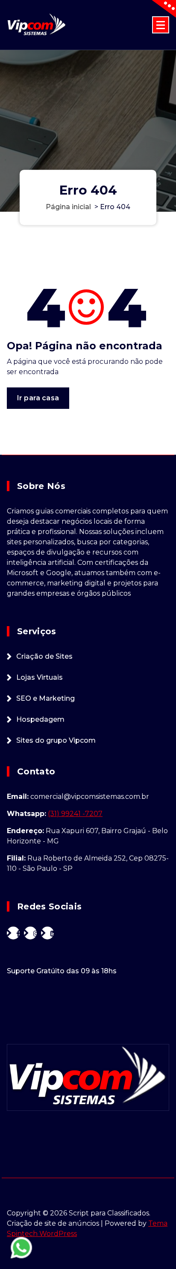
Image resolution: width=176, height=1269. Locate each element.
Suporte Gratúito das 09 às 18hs (62, 971)
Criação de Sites (44, 656)
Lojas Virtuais (39, 677)
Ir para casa (38, 398)
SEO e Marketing (45, 698)
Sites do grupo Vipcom (56, 740)
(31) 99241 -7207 (75, 814)
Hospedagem (40, 719)
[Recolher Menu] (160, 24)
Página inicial (68, 207)
